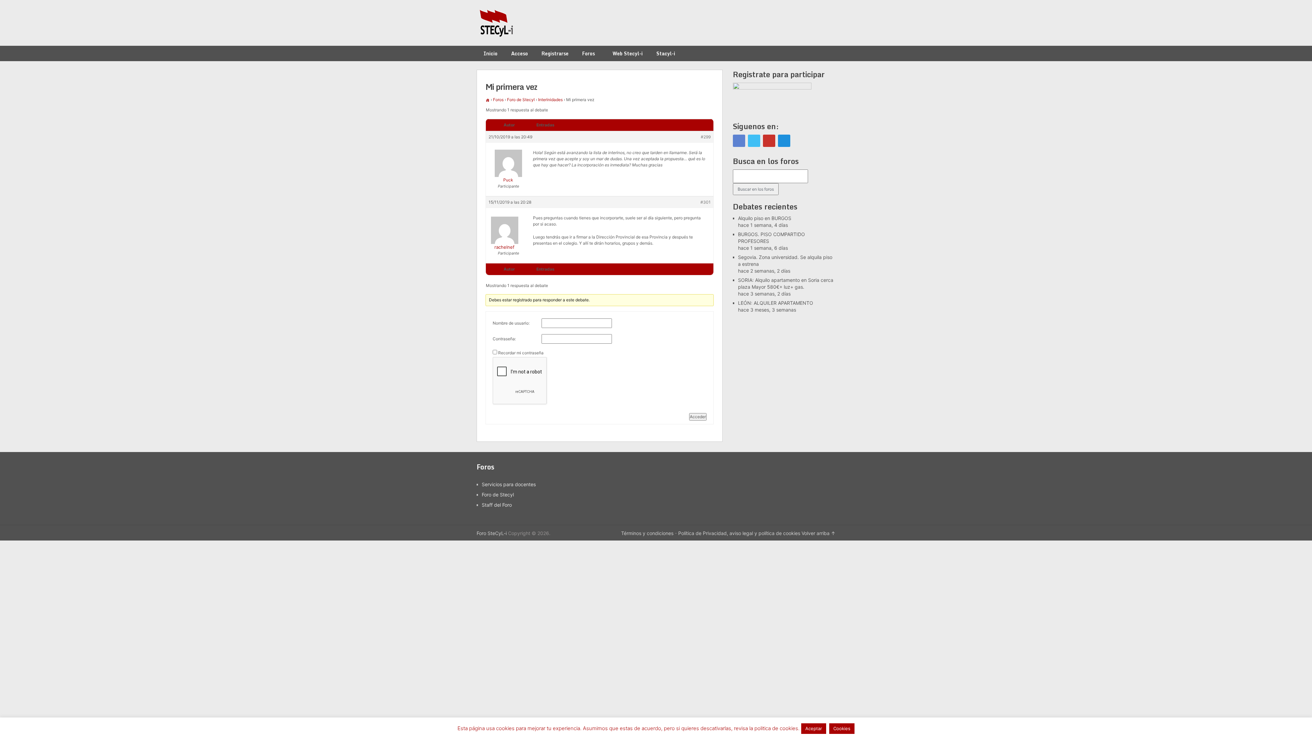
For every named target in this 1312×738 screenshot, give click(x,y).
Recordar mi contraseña (521, 352)
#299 (706, 136)
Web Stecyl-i (628, 53)
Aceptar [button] (813, 728)
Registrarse (555, 53)
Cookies (841, 728)
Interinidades (550, 99)
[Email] (784, 141)
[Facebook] (739, 141)
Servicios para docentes (509, 484)
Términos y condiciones (647, 533)
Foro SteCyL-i (492, 533)
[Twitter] (754, 141)
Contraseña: (504, 338)
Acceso (519, 53)
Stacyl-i (665, 53)
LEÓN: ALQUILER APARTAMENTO (775, 303)
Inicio (490, 53)
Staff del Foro (497, 505)
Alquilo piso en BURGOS (764, 218)
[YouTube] (769, 141)
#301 (705, 202)
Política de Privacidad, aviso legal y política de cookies (739, 533)
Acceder (698, 416)
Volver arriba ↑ (818, 533)
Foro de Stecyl (521, 99)
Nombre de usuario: (511, 323)
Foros (588, 53)
